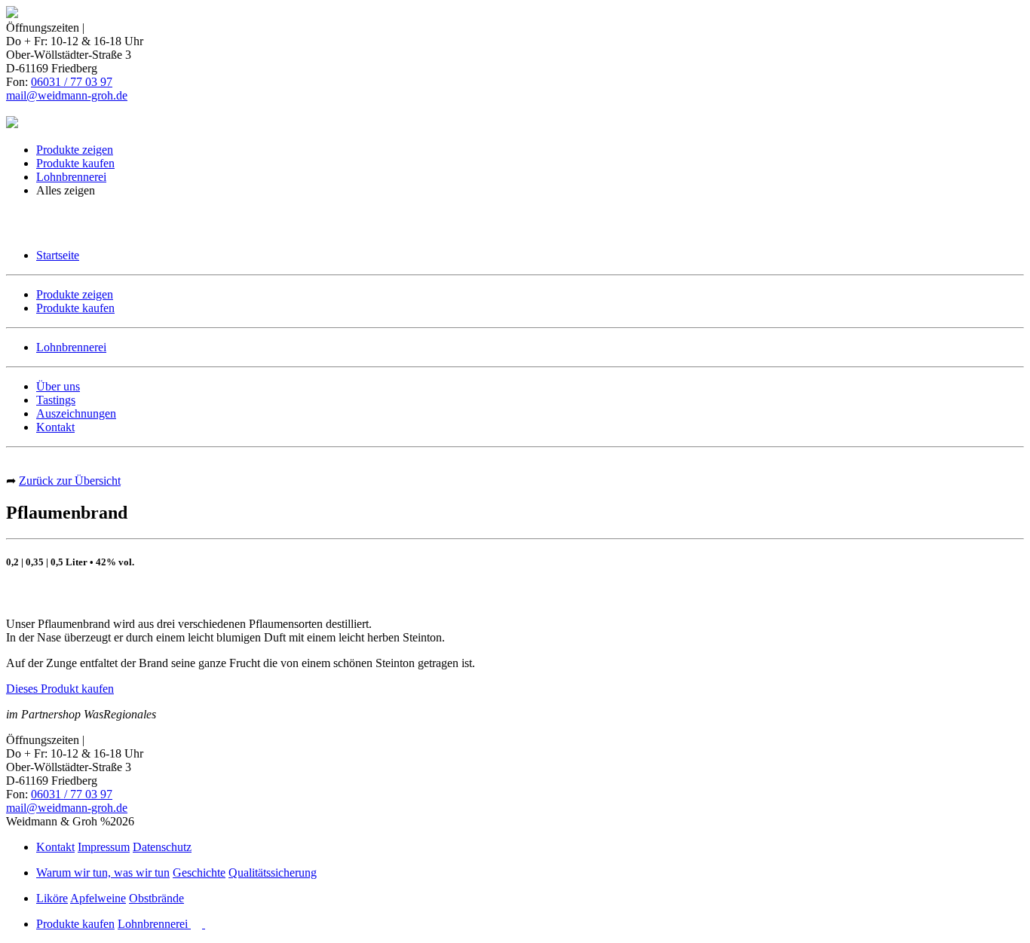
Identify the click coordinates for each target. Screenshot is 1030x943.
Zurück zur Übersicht (70, 480)
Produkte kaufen (75, 163)
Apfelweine (98, 898)
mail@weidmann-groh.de (66, 95)
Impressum (104, 846)
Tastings (55, 399)
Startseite (57, 255)
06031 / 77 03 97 (71, 81)
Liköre (52, 898)
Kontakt (55, 427)
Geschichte (199, 872)
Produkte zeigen (74, 149)
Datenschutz (162, 846)
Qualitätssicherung (272, 872)
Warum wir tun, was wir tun (103, 872)
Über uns (58, 386)
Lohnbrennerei (71, 176)
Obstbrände (156, 898)
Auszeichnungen (76, 413)
